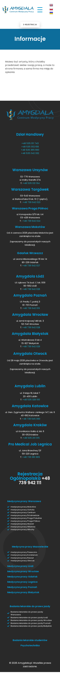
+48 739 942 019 (31, 308)
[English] (51, 5)
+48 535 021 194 (31, 183)
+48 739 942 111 (34, 480)
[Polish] (51, 9)
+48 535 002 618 (30, 146)
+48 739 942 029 (31, 346)
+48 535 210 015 (31, 437)
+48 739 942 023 (31, 202)
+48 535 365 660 (30, 149)
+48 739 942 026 (31, 289)
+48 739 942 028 (31, 327)
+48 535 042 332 (30, 153)
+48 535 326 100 (31, 399)
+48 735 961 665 (31, 457)
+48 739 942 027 (31, 265)
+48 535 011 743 (30, 143)
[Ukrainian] (51, 13)
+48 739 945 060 (31, 418)
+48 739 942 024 (31, 220)
